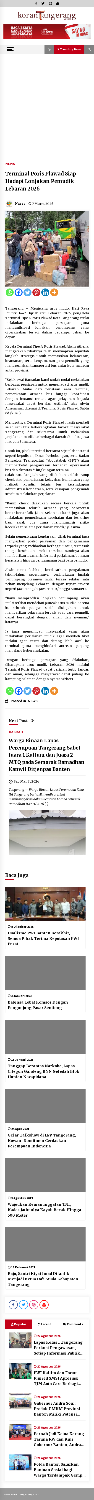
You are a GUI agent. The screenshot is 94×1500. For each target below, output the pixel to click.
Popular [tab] (20, 1324)
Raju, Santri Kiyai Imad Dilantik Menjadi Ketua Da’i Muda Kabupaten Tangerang (43, 1279)
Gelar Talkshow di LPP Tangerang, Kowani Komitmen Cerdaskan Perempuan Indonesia (42, 1140)
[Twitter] (27, 292)
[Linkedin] (45, 292)
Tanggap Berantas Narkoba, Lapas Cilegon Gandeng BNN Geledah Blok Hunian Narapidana (43, 1071)
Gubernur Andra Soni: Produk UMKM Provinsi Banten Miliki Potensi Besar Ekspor (57, 1409)
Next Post (18, 720)
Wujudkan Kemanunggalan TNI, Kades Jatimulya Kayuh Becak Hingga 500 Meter (44, 1210)
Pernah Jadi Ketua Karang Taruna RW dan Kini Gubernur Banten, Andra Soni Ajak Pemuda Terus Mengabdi (59, 1439)
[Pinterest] (36, 292)
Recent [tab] (45, 1324)
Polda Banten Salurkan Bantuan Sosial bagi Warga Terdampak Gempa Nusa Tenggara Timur (59, 1470)
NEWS (10, 163)
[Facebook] (19, 292)
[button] (49, 49)
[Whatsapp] (10, 292)
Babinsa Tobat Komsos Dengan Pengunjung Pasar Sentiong (38, 1005)
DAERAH (16, 732)
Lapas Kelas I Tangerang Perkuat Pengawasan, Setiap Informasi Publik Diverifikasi (58, 1348)
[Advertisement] (47, 103)
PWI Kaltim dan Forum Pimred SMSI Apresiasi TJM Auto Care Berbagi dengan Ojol (56, 1378)
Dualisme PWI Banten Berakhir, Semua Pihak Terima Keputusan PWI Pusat (43, 938)
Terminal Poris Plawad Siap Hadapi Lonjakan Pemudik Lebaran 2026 (40, 181)
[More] (54, 292)
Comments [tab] (75, 1324)
